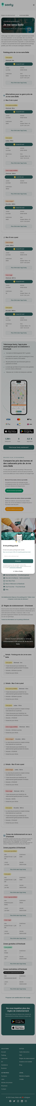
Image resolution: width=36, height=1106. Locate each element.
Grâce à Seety (19, 571)
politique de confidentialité (15, 567)
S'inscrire (18, 561)
